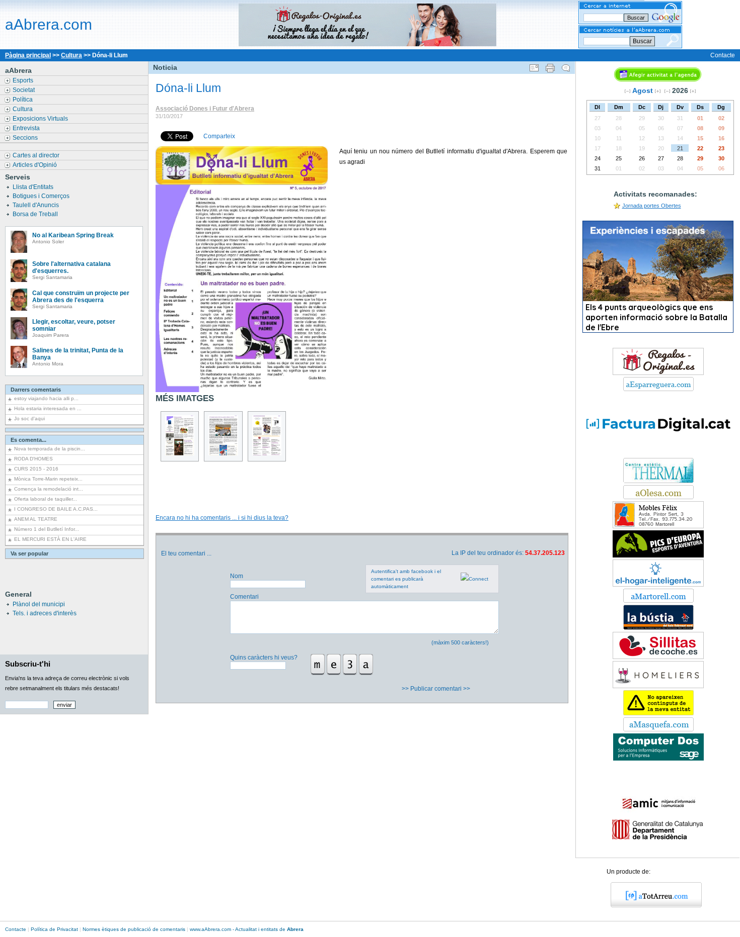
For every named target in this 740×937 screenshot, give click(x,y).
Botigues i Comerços (42, 196)
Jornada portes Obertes (651, 206)
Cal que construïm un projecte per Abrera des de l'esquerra (80, 297)
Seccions (26, 137)
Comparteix (219, 136)
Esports (24, 80)
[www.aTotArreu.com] (653, 905)
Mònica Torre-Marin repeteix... (48, 479)
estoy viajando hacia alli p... (46, 398)
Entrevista (27, 128)
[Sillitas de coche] (658, 657)
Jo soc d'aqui (29, 418)
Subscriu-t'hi (27, 664)
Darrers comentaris (36, 390)
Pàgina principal (28, 55)
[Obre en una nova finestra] (658, 389)
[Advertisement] (361, 476)
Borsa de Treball (36, 214)
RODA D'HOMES (33, 458)
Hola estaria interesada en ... (48, 408)
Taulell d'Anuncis (36, 205)
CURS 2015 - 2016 (36, 469)
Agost (642, 90)
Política (23, 99)
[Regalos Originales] (658, 373)
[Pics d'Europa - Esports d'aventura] (658, 555)
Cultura (71, 55)
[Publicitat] (658, 481)
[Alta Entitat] (658, 713)
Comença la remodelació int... (48, 489)
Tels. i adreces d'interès (45, 613)
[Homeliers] (658, 686)
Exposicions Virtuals (41, 118)
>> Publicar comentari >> (437, 688)
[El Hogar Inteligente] (658, 585)
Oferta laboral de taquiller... (45, 499)
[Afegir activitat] (658, 79)
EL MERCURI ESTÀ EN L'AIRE (50, 539)
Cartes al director (37, 155)
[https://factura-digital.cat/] (658, 454)
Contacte (722, 55)
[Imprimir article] (550, 66)
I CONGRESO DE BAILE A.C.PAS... (56, 509)
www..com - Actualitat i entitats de (247, 929)
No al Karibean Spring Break (73, 235)
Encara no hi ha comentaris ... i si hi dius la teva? (222, 517)
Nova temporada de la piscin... (49, 448)
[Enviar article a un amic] (534, 66)
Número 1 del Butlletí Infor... (46, 529)
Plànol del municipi (39, 604)
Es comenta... (28, 440)
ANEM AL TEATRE (35, 519)
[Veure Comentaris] (565, 66)
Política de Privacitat (54, 929)
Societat (24, 89)
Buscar (642, 41)
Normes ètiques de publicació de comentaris (134, 929)
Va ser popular (29, 553)
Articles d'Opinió (35, 164)
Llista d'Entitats (34, 187)
